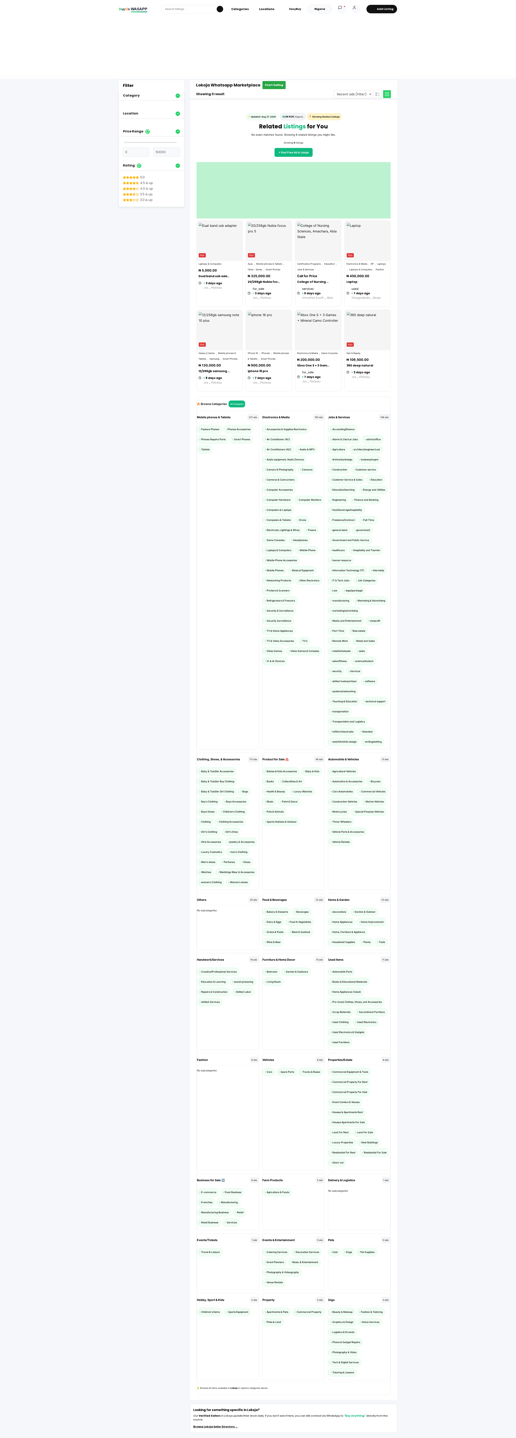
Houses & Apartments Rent (347, 1112)
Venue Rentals (275, 1282)
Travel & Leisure (210, 1252)
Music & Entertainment (305, 1262)
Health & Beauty (276, 791)
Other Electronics (309, 580)
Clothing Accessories (231, 821)
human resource (341, 560)
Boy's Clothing (209, 801)
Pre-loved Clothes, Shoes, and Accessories (357, 1001)
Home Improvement (372, 921)
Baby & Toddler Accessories (217, 771)
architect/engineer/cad (367, 449)
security (337, 671)
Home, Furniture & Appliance (348, 931)
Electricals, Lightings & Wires (283, 530)
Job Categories (366, 580)
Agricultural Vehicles (344, 771)
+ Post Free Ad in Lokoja (294, 152)
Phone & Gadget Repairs (346, 1342)
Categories (240, 9)
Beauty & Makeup (342, 1311)
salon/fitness (339, 661)
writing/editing (373, 741)
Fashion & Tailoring (372, 1311)
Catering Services (277, 1252)
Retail (240, 1212)
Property (268, 1300)
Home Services (370, 1322)
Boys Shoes (207, 811)
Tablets (205, 449)
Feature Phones (210, 429)
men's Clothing (238, 851)
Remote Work (340, 640)
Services (355, 671)
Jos (206, 287)
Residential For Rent (343, 1152)
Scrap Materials (341, 1011)
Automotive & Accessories (347, 781)
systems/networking (344, 691)
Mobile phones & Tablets (214, 417)
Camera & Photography (280, 469)
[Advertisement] (258, 48)
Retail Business (209, 1222)
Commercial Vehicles (373, 791)
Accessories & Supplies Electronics (286, 429)
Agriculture (338, 449)
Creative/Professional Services (219, 971)
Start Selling (274, 85)
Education (376, 479)
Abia (330, 298)
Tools (382, 942)
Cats (335, 1252)
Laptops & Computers (279, 550)
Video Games (274, 650)
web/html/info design (344, 741)
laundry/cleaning (243, 981)
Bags (245, 791)
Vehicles (268, 1059)
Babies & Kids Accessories (282, 771)
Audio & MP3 (307, 449)
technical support (375, 701)
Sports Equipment (238, 1311)
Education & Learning (213, 981)
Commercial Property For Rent (349, 1081)
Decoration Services (307, 1252)
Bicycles (375, 781)
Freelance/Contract (343, 519)
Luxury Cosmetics (211, 851)
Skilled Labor (243, 991)
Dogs (349, 1252)
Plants (366, 942)
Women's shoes (239, 882)
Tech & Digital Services (345, 1362)
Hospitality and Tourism (366, 550)
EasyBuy (295, 9)
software (370, 681)
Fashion (202, 1059)
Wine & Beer (274, 942)
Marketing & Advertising (371, 600)
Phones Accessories (239, 429)
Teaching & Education (344, 701)
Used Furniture (341, 1042)
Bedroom (272, 971)
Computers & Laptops (279, 509)
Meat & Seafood (301, 931)
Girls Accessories (211, 841)
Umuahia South (313, 298)
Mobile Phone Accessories (282, 560)
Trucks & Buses (311, 1071)
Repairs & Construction (214, 991)
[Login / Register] (356, 9)
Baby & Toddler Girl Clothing (217, 791)
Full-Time (368, 519)
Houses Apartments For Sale (348, 1122)
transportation (340, 711)
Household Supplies (343, 942)
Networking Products (279, 580)
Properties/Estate (340, 1059)
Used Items (335, 959)
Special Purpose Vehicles (369, 811)
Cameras (307, 469)
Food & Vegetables (300, 921)
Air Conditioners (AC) (279, 449)
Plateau (216, 287)
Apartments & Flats (277, 1311)
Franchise (206, 1202)
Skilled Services (210, 1001)
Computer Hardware (278, 499)
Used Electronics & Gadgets (348, 1032)
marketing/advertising (345, 610)
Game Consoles (276, 540)
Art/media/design (342, 459)
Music (270, 801)
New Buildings (369, 1142)
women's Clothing (211, 882)
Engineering (339, 499)
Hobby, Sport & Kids (210, 1300)
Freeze (312, 530)
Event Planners (275, 1262)
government (363, 530)
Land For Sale (365, 1132)
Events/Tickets (207, 1240)
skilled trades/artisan (344, 681)
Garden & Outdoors (297, 971)
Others (201, 899)
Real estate (359, 630)
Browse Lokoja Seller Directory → (215, 1426)
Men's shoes (208, 862)
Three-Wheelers (341, 821)
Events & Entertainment (278, 1240)
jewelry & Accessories (242, 841)
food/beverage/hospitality (347, 509)
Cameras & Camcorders (280, 479)
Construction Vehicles (344, 801)
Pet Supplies (367, 1252)
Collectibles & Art (292, 781)
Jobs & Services (339, 417)
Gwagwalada (361, 298)
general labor (340, 530)
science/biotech (364, 661)
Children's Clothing (234, 811)
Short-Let (337, 1162)
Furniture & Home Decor (278, 959)
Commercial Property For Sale (349, 1092)
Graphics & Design (342, 1322)
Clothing (206, 821)
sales (362, 650)
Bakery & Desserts (277, 911)
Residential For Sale (375, 1152)
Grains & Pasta (275, 931)
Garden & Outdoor (365, 911)
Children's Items (210, 1311)
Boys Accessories (236, 801)
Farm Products (272, 1180)
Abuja (377, 298)
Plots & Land (274, 1322)
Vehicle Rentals (341, 841)
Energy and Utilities (374, 489)
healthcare (338, 550)
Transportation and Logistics (348, 721)
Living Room (274, 981)
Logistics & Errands (343, 1332)
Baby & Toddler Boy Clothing (217, 781)
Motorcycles (339, 811)
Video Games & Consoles (304, 650)
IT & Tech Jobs (340, 580)
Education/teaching (343, 489)
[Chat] (342, 9)
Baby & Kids (312, 771)
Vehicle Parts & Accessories (348, 831)
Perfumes (229, 862)
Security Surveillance (279, 620)
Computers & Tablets (279, 519)
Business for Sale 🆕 (211, 1180)
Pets (331, 1240)
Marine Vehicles (375, 801)
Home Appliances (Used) (346, 991)
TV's (304, 640)
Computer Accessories (280, 489)
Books (270, 781)
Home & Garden (339, 899)
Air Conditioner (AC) (278, 439)
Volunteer (367, 731)
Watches (206, 872)
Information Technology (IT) (348, 570)
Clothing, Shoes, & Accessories (218, 759)
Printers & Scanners (278, 590)
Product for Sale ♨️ (275, 759)
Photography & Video (344, 1352)
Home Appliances (342, 921)
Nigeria (319, 9)
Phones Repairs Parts (213, 439)
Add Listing (385, 9)
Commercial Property (309, 1311)
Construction (339, 469)
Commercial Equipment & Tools (350, 1071)
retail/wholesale (341, 650)
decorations (339, 911)
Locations (266, 9)
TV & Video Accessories (280, 640)
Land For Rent (340, 1132)
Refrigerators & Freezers (281, 600)
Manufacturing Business (215, 1212)
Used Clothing (340, 1022)
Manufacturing (229, 1202)
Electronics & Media (276, 417)
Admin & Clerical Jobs (345, 439)
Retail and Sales (365, 640)
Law (334, 590)
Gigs (331, 1300)
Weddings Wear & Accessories (237, 872)
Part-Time (338, 630)
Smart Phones (242, 439)
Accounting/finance (343, 429)
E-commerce (208, 1192)
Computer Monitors (310, 499)
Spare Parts (287, 1071)
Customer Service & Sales (347, 479)
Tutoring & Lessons (343, 1372)
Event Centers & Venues (346, 1102)
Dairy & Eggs (274, 921)
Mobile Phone (307, 550)
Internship (378, 570)
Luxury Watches (302, 791)
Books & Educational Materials (349, 981)
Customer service (366, 469)
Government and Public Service (350, 540)
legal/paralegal (354, 590)
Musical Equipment (303, 570)
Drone (302, 519)
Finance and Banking (366, 499)
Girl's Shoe (232, 831)
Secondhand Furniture (372, 1011)
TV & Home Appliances (280, 630)
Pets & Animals (275, 811)
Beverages (302, 911)
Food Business (233, 1192)
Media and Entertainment (346, 620)
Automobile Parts (342, 971)
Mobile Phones (275, 570)
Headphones (300, 540)
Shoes (246, 862)
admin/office (373, 439)
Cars (269, 1071)
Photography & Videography (283, 1272)
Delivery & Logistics (341, 1180)
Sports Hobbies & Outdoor (282, 821)
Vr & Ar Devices (276, 661)
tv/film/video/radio (343, 731)
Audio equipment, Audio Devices (285, 459)
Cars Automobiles (342, 791)
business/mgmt (369, 459)
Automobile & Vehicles (343, 759)
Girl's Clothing (209, 831)
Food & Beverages (274, 899)
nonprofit (375, 620)
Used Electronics (366, 1022)
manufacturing (340, 600)
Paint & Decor (290, 801)
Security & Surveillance (280, 610)
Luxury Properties (342, 1142)
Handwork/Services (210, 959)
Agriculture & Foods (278, 1192)
